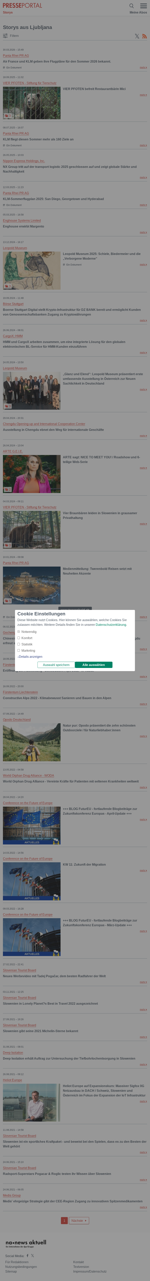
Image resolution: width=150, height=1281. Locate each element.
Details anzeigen (30, 656)
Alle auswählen (93, 665)
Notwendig (29, 631)
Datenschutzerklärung (111, 624)
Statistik (26, 644)
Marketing (28, 650)
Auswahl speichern (56, 665)
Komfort (26, 638)
